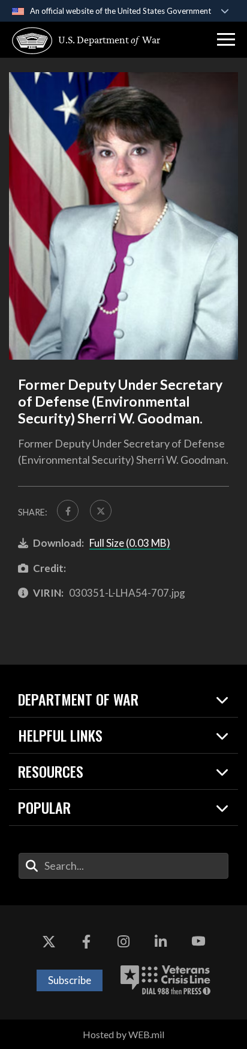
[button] (226, 39)
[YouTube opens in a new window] (198, 941)
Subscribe (69, 980)
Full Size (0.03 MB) (129, 543)
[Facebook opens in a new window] (86, 941)
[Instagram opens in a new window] (123, 941)
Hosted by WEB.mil (123, 1034)
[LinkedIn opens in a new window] (161, 941)
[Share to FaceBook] (68, 510)
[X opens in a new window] (49, 941)
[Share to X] (101, 510)
